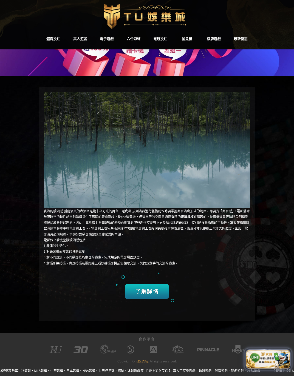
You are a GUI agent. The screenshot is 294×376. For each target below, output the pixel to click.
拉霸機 (214, 217)
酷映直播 (120, 222)
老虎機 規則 (130, 211)
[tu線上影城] (147, 16)
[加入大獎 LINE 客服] (268, 360)
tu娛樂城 (142, 361)
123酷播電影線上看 (137, 228)
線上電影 (212, 228)
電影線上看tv (78, 228)
